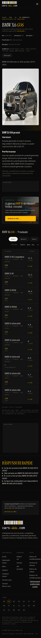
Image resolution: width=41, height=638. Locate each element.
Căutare (5, 570)
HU (29, 605)
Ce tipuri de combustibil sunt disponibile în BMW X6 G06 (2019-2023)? (20, 482)
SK (24, 605)
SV (4, 610)
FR (19, 601)
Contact (19, 563)
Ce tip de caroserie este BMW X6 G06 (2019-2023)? (20, 469)
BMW (10, 17)
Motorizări (7, 55)
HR (4, 605)
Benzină (24, 239)
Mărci (4, 566)
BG (14, 610)
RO (9, 601)
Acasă (4, 17)
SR (34, 601)
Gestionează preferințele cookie (35, 584)
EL (9, 610)
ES (24, 601)
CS (19, 605)
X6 (16, 17)
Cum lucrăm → (21, 31)
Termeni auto (6, 580)
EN (4, 601)
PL (14, 605)
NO (34, 605)
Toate (13, 239)
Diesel (34, 239)
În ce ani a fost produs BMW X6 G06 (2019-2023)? (19, 477)
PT (9, 605)
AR (24, 610)
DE (14, 601)
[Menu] (37, 4)
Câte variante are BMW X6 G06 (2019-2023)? (21, 473)
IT (29, 601)
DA (19, 610)
